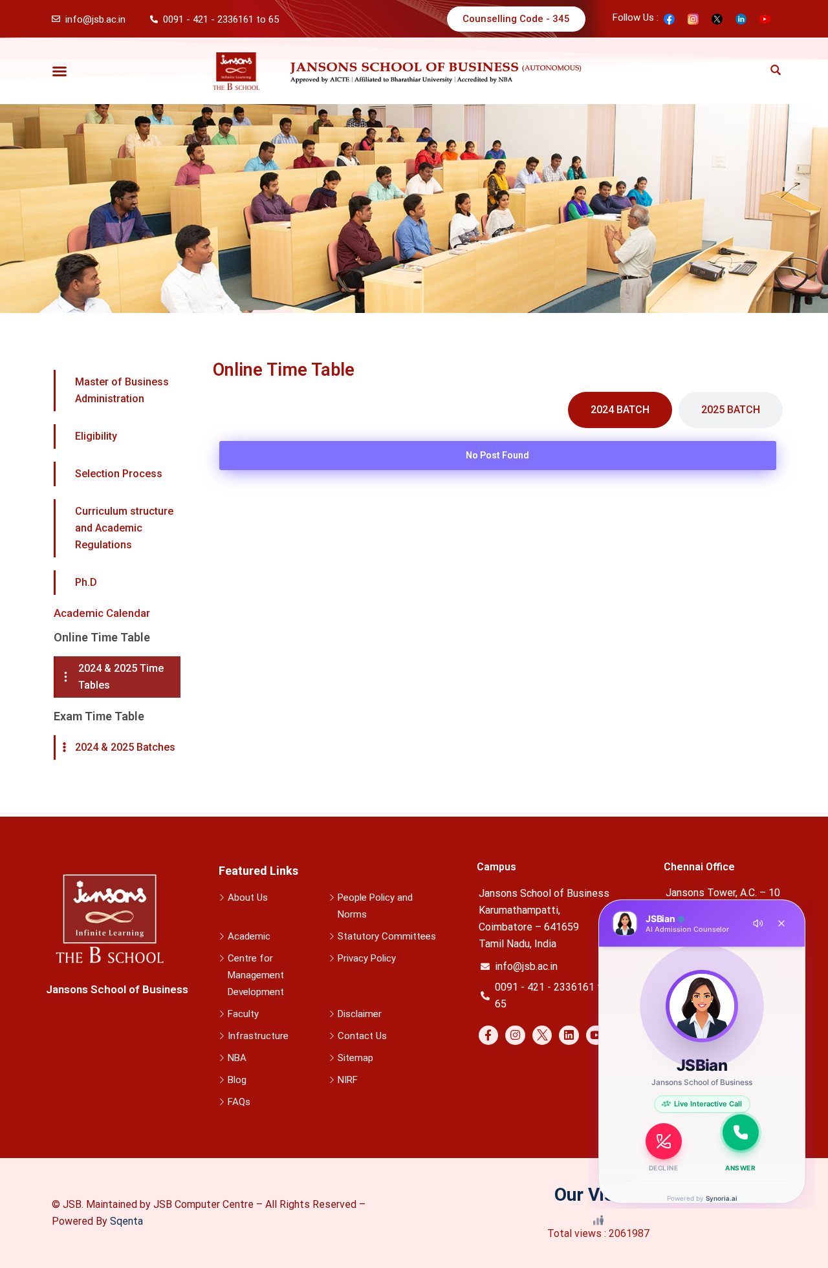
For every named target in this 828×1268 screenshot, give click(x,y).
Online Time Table (102, 637)
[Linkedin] (569, 1036)
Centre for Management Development (256, 975)
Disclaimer (360, 1014)
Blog (237, 1080)
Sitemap (355, 1058)
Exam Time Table (99, 716)
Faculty (243, 1014)
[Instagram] (515, 1036)
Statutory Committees (387, 936)
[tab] (620, 410)
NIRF (348, 1080)
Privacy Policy (367, 958)
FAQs (239, 1102)
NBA (237, 1058)
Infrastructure (258, 1036)
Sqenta (126, 1221)
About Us (248, 897)
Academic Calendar (102, 613)
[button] (59, 71)
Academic (249, 936)
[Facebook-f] (489, 1036)
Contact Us (362, 1036)
